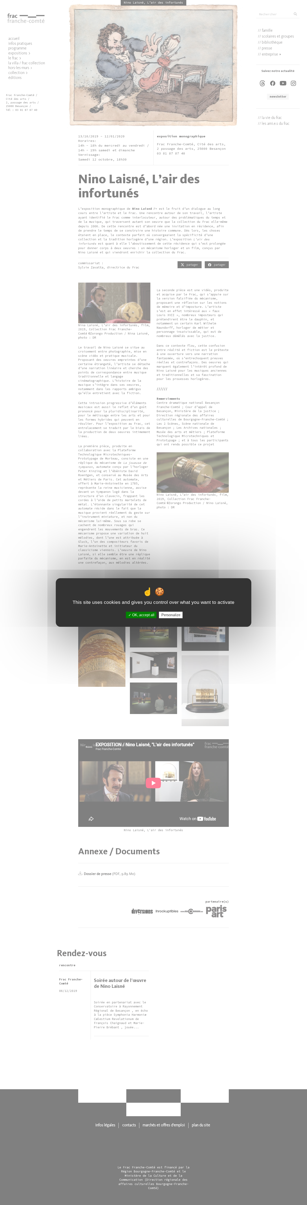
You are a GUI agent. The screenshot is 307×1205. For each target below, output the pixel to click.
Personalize (170, 615)
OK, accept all (142, 615)
